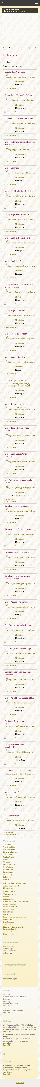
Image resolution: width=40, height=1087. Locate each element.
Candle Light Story (10, 847)
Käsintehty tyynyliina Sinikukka (18, 529)
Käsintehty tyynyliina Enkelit (16, 506)
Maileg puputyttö (12, 792)
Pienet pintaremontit (11, 934)
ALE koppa (7, 931)
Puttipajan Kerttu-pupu (14, 721)
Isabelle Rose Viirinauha (15, 72)
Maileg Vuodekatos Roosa (16, 334)
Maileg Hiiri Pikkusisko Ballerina (19, 191)
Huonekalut (7, 919)
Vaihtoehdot (9, 499)
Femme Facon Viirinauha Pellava (18, 95)
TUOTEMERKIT (9, 845)
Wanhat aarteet (9, 892)
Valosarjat (7, 924)
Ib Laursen (7, 877)
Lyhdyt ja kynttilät (10, 907)
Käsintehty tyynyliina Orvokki (17, 552)
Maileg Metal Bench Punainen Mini (19, 698)
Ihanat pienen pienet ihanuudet (15, 917)
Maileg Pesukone (12, 168)
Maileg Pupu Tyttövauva (15, 310)
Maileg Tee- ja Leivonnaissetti (17, 404)
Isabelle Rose (8, 869)
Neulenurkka (8, 888)
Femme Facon (8, 872)
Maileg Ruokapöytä (13, 261)
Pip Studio (7, 880)
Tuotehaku (33, 48)
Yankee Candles (9, 857)
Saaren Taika (8, 854)
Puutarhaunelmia (9, 904)
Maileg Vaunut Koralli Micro (17, 357)
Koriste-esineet (9, 922)
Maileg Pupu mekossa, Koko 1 (17, 214)
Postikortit (7, 914)
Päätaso (5, 48)
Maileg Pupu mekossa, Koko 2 (17, 238)
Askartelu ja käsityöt (11, 886)
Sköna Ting (7, 874)
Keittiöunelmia (8, 899)
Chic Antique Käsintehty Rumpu (18, 625)
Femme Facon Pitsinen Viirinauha (19, 118)
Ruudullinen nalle (12, 815)
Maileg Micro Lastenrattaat (16, 602)
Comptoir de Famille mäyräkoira (18, 770)
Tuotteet (5, 3)
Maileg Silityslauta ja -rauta (16, 380)
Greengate (7, 862)
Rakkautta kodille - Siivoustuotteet (16, 902)
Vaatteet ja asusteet (10, 894)
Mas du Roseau (9, 849)
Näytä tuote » (20, 82)
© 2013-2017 (20, 1083)
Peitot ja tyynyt (9, 909)
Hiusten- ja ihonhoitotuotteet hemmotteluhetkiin (14, 928)
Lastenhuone (8, 912)
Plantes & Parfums (10, 852)
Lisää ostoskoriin (11, 88)
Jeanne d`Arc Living (10, 864)
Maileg (5, 859)
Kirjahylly (6, 897)
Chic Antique (8, 867)
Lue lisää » (7, 999)
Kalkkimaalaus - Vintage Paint (14, 883)
